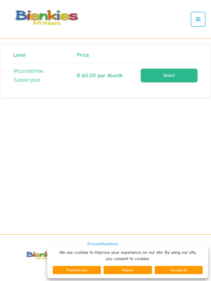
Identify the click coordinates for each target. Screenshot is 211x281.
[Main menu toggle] (198, 19)
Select (169, 75)
